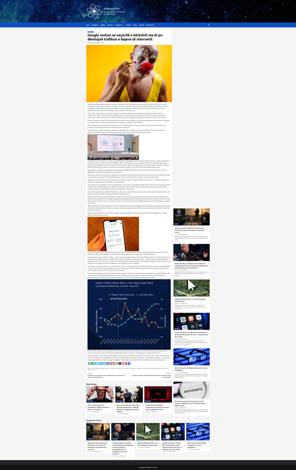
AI (90, 368)
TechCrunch (94, 370)
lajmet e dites (161, 368)
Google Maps (126, 368)
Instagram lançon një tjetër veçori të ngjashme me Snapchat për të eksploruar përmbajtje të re (106, 375)
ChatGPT (107, 368)
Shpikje (103, 25)
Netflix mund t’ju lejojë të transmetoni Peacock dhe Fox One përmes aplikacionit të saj (157, 407)
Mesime (141, 25)
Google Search (133, 368)
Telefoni (128, 25)
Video (135, 25)
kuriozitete (146, 368)
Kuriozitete (150, 25)
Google (112, 368)
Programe (118, 25)
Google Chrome (118, 368)
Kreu (87, 25)
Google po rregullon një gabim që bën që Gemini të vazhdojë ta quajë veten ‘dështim (151, 375)
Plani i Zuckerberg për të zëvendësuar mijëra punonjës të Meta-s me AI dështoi (98, 407)
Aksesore (110, 25)
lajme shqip (154, 368)
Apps (93, 368)
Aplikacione (90, 31)
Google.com (140, 368)
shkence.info (100, 42)
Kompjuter (95, 25)
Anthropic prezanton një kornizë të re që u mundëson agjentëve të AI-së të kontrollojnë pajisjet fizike (190, 403)
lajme (150, 368)
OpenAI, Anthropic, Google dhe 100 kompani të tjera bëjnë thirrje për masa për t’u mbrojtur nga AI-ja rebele (191, 334)
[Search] (209, 24)
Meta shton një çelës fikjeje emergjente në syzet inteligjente (196, 445)
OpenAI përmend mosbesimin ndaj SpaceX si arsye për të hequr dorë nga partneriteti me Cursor (190, 230)
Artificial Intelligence (100, 368)
